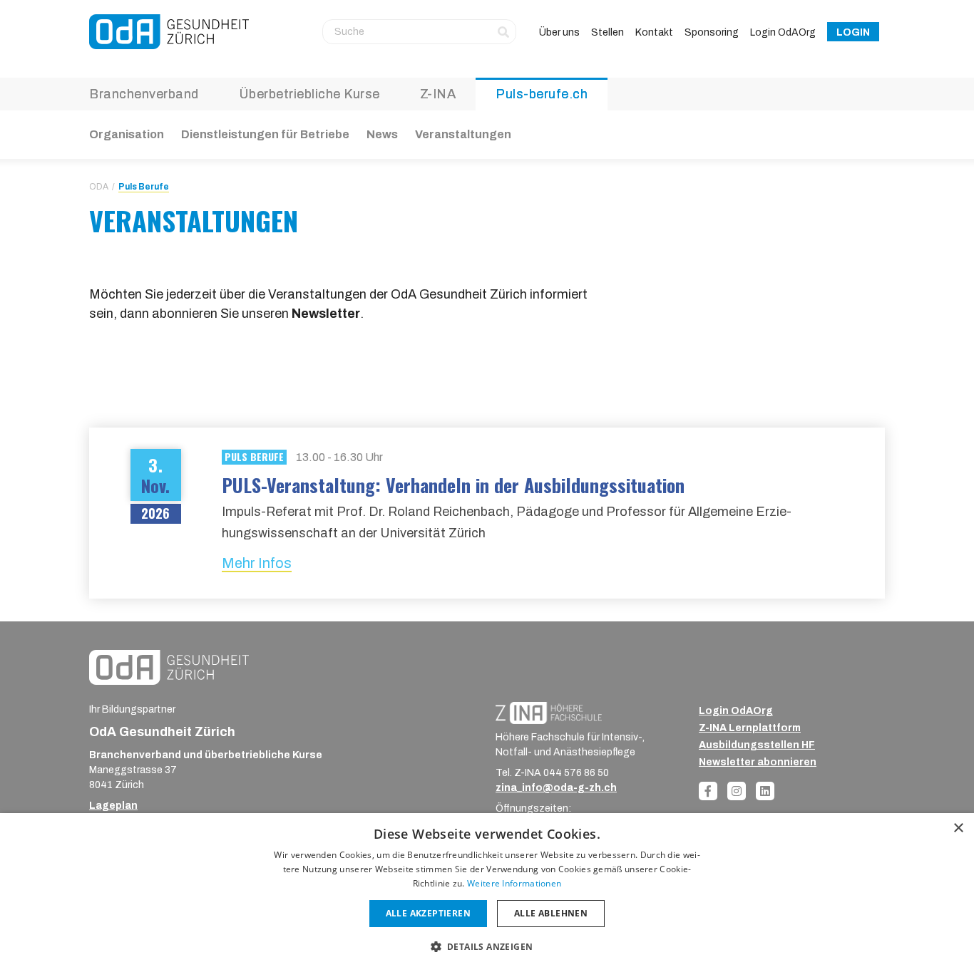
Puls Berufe (143, 187)
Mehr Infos (257, 563)
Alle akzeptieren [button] (428, 913)
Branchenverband (144, 94)
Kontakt (654, 32)
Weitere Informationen (514, 883)
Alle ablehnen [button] (551, 913)
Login (853, 32)
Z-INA (438, 94)
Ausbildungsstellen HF (757, 745)
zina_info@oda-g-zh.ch (556, 787)
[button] (487, 946)
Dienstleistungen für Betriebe (265, 134)
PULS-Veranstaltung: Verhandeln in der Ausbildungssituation (453, 485)
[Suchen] (503, 31)
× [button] (958, 828)
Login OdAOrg (783, 32)
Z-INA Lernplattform (750, 728)
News (382, 134)
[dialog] (487, 892)
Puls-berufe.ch (542, 94)
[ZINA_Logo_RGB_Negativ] (549, 712)
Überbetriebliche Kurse (309, 94)
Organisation (126, 134)
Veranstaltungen (463, 134)
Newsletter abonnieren (757, 762)
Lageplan (113, 805)
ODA (98, 187)
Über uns (559, 32)
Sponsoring (712, 32)
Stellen (607, 32)
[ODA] (169, 31)
